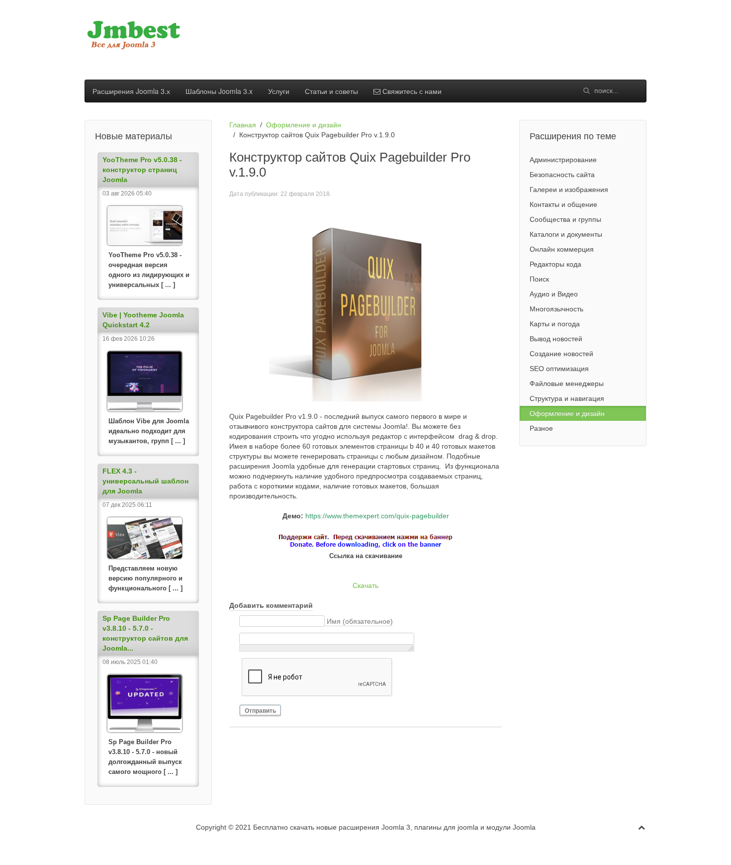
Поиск (539, 279)
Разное (541, 428)
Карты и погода (555, 324)
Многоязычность (556, 309)
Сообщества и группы (565, 219)
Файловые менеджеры (567, 383)
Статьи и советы (331, 91)
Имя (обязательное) (360, 621)
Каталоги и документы (566, 234)
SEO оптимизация (559, 369)
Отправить (260, 710)
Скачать (365, 585)
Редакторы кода (555, 264)
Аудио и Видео (554, 294)
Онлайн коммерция (562, 249)
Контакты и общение (563, 204)
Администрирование (563, 160)
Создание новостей (561, 354)
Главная (242, 125)
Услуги (278, 91)
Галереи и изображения (569, 189)
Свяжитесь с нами (411, 91)
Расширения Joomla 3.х (131, 91)
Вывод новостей (556, 339)
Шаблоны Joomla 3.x (219, 91)
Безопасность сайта (562, 175)
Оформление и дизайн (303, 125)
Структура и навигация (567, 398)
